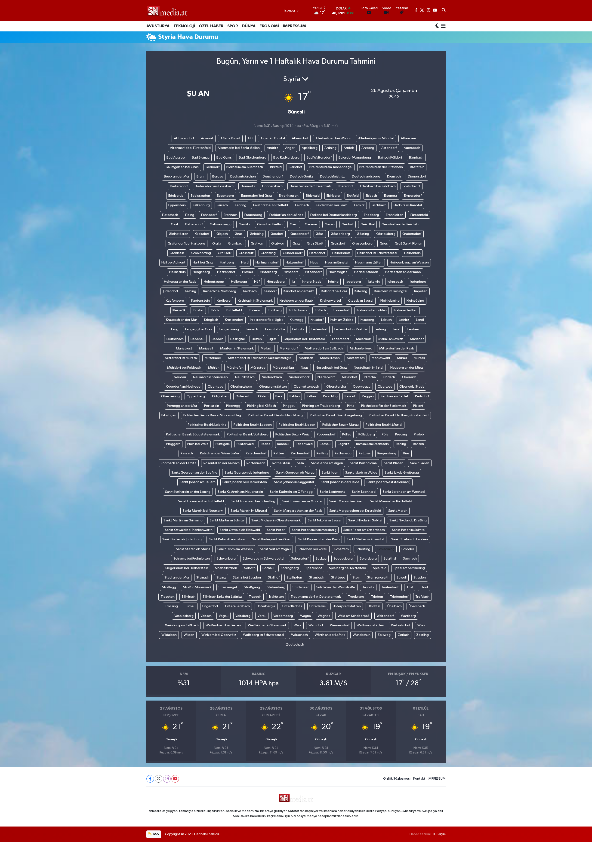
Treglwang (356, 596)
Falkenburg (201, 205)
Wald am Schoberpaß (354, 616)
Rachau (325, 444)
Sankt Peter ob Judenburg (182, 539)
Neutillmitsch (245, 377)
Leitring (380, 329)
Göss (320, 234)
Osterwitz (243, 396)
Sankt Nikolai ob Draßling (408, 520)
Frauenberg (253, 215)
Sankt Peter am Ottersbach (364, 530)
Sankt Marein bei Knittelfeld (391, 501)
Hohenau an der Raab (180, 281)
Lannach (252, 329)
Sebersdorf (299, 558)
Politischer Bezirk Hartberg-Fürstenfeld (399, 415)
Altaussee (408, 138)
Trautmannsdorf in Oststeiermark (316, 596)
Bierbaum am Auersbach (244, 167)
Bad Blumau (201, 157)
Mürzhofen (235, 367)
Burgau (217, 176)
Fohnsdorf (209, 215)
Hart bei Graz (203, 262)
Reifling (322, 453)
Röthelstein (281, 463)
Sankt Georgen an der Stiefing (194, 472)
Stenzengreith (378, 577)
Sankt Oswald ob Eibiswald (240, 530)
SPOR (232, 26)
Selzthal (390, 558)
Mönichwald (381, 358)
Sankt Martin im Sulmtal (227, 520)
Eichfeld (353, 195)
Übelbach (394, 606)
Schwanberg (226, 558)
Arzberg (367, 148)
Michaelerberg (361, 348)
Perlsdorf (422, 396)
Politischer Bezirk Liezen (297, 424)
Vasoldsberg (184, 616)
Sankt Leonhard (364, 491)
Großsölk (224, 253)
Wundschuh (361, 635)
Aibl (250, 138)
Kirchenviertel (330, 300)
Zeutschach (295, 644)
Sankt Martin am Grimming (183, 520)
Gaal (174, 224)
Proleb (419, 434)
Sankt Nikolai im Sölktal (365, 520)
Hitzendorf (313, 272)
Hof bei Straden (366, 272)
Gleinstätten (178, 234)
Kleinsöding (415, 300)
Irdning (333, 281)
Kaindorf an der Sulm (299, 291)
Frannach (230, 215)
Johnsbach (395, 281)
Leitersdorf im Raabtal (350, 329)
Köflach (320, 310)
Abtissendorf (184, 138)
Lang (174, 329)
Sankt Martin (397, 510)
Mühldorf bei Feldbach (184, 367)
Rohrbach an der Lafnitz (178, 463)
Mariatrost (184, 348)
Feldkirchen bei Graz (331, 205)
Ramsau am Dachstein (372, 444)
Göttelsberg (385, 234)
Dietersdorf (179, 186)
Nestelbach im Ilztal (368, 367)
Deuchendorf (273, 176)
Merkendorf (289, 348)
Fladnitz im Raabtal (408, 205)
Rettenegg (343, 453)
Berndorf (212, 167)
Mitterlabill (213, 358)
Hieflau (247, 272)
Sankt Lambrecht (332, 491)
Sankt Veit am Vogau (275, 549)
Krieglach (211, 319)
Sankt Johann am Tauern (198, 482)
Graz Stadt (315, 243)
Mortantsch (356, 358)
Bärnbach (416, 157)
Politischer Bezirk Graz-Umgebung (336, 415)
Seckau (321, 558)
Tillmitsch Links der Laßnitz (222, 596)
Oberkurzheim (241, 386)
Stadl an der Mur (176, 577)
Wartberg (408, 616)
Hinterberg (268, 272)
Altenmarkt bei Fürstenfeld (190, 148)
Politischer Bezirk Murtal (384, 424)
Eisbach (371, 195)
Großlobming (201, 253)
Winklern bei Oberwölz (218, 635)
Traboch (255, 596)
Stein (356, 577)
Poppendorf (326, 434)
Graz (296, 243)
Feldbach (302, 205)
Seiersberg (368, 558)
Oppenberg (196, 396)
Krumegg (296, 319)
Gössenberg (340, 234)
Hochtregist (338, 272)
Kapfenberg (175, 300)
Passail (350, 396)
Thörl (424, 587)
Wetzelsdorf (400, 625)
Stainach (202, 577)
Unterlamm (317, 606)
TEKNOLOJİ (184, 26)
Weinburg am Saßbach (182, 625)
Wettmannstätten (370, 625)
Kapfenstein (200, 300)
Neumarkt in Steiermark (210, 377)
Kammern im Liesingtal (390, 291)
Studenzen (301, 587)
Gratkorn (257, 243)
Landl (420, 319)
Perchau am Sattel (394, 396)
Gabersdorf (194, 224)
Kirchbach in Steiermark (255, 300)
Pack (278, 396)
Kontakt (419, 778)
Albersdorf (300, 138)
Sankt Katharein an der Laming (187, 491)
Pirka (350, 405)
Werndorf (315, 625)
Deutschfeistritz (332, 176)
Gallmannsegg (220, 224)
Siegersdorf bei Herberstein (186, 568)
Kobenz (255, 310)
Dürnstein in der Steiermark (310, 186)
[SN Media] (167, 10)
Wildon (189, 635)
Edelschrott (411, 186)
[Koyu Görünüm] (437, 26)
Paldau (295, 396)
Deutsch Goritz (301, 176)
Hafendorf (317, 253)
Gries (384, 243)
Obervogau (361, 386)
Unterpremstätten (347, 606)
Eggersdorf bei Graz (256, 195)
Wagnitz (324, 616)
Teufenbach (390, 587)
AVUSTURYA (158, 26)
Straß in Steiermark (197, 587)
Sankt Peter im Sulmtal (408, 530)
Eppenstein (177, 205)
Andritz (272, 148)
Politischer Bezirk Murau (340, 424)
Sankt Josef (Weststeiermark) (388, 482)
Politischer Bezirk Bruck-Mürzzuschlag (212, 415)
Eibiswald (313, 195)
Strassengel (228, 587)
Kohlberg (275, 310)
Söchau (268, 568)
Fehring (240, 205)
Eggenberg (225, 195)
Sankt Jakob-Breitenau (402, 472)
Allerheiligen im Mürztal (376, 138)
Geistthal (368, 224)
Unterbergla (266, 606)
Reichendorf (300, 453)
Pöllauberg (366, 434)
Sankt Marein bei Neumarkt (203, 510)
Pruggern (173, 444)
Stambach (316, 577)
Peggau (368, 396)
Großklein (177, 253)
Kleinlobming (390, 300)
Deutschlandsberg (366, 176)
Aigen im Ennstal (272, 138)
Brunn (201, 176)
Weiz (297, 625)
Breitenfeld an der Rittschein (381, 167)
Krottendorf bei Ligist (266, 319)
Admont (207, 138)
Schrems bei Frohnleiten (191, 558)
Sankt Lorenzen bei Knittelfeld (201, 501)
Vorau (262, 616)
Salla (300, 463)
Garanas (311, 224)
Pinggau (289, 405)
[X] (158, 779)
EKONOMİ (269, 26)
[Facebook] (150, 779)
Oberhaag (215, 386)
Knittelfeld (234, 310)
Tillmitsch (188, 596)
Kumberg (367, 319)
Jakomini (374, 281)
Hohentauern (214, 281)
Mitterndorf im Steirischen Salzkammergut (260, 358)
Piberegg (233, 405)
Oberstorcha (336, 386)
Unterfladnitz (292, 606)
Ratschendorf (256, 453)
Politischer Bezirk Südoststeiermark (193, 434)
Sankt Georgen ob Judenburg (247, 472)
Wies (421, 625)
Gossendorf (299, 234)
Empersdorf (413, 195)
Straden (419, 577)
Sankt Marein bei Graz (346, 501)
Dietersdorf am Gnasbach (214, 186)
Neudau (180, 377)
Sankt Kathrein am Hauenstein (240, 491)
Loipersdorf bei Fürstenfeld (304, 339)
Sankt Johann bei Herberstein (244, 482)
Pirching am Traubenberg (321, 405)
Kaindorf (270, 291)
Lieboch (217, 339)
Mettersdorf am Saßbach (324, 348)
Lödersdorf (340, 339)
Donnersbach (272, 186)
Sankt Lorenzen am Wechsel (404, 491)
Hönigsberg (276, 281)
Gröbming (268, 253)
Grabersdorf (411, 234)
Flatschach (170, 215)
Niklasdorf (349, 377)
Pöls (385, 434)
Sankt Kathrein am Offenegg (291, 491)
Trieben (377, 596)
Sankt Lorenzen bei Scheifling (253, 501)
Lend (396, 329)
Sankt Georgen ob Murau (295, 472)
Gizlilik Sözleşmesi (396, 778)
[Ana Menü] (442, 26)
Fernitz (359, 205)
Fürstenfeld (419, 215)
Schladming (386, 549)
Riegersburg (386, 453)
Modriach (306, 358)
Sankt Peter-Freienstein (227, 539)
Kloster (198, 310)
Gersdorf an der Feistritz (400, 224)
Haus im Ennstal (336, 262)
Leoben (413, 329)
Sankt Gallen (419, 463)
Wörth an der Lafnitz (330, 635)
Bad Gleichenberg (252, 157)
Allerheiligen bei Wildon (333, 138)
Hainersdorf (341, 253)
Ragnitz (343, 444)
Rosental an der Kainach (222, 463)
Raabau (283, 444)
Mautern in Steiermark (237, 348)
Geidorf (347, 224)
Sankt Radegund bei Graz (271, 539)
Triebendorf (399, 596)
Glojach (222, 234)
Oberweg (385, 386)
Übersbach (417, 606)
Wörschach (299, 635)
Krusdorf (317, 319)
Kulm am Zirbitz (341, 319)
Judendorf (170, 291)
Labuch (386, 319)
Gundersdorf (292, 253)
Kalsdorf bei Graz (334, 291)
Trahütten (276, 596)
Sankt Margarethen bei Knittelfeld (355, 510)
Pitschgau (168, 415)
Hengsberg (201, 272)
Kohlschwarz (298, 310)
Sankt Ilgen (330, 472)
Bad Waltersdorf (319, 157)
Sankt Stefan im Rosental (365, 539)
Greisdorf (338, 243)
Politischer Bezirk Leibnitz (207, 424)
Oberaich (409, 377)
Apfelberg (310, 148)
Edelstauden (200, 195)
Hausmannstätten (368, 262)
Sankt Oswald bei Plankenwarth (189, 530)
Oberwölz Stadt (411, 386)
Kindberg (224, 300)
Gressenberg (362, 243)
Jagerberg (353, 281)
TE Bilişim (439, 834)
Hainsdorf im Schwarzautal (377, 253)
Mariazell (206, 348)
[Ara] (444, 11)
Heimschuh (177, 272)
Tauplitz (368, 587)
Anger (290, 148)
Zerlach (403, 635)
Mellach (266, 348)
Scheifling (363, 549)
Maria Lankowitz (390, 339)
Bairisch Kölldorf (390, 157)
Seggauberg (343, 558)
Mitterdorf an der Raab (396, 348)
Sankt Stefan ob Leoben (409, 539)
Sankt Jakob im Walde (361, 472)
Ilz (293, 281)
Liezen (257, 339)
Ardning (330, 148)
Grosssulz (246, 253)
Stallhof (274, 577)
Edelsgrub (176, 195)
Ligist (273, 339)
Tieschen (168, 596)
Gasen (330, 224)
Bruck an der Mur (176, 176)
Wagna (305, 616)
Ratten (279, 453)
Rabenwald (304, 444)
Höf (257, 281)
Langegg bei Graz (198, 329)
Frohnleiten (394, 215)
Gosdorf (277, 234)
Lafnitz (404, 319)
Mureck (419, 358)
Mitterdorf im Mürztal (181, 358)
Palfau (311, 396)
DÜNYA (249, 26)
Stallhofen (294, 577)
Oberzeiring (170, 396)
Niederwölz (326, 377)
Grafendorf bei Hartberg (186, 243)
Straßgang (252, 587)
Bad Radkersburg (286, 157)
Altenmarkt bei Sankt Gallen (239, 148)
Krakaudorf (341, 310)
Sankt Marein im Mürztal (249, 510)
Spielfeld (379, 568)
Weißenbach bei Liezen (223, 625)
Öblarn (263, 396)
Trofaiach (422, 596)
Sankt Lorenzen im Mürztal (302, 501)
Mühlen (213, 367)
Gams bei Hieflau (270, 224)
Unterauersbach (237, 606)
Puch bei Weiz (197, 444)
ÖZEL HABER (211, 26)
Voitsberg (242, 616)
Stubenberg (276, 587)
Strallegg (169, 587)
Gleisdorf (202, 234)
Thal (410, 587)
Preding (401, 434)
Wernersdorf (339, 625)
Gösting (363, 234)
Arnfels (349, 148)
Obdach (389, 377)
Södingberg (290, 568)
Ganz (294, 224)
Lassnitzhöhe (275, 329)
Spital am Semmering (409, 568)
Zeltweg (384, 635)
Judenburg (418, 281)
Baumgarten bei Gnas (182, 167)
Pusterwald (245, 444)
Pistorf (418, 405)
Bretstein (417, 167)
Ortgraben (220, 396)
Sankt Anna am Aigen (327, 463)
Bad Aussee (175, 157)
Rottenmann (256, 463)
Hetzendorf (226, 272)
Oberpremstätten (273, 386)
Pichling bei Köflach (261, 405)
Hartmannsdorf (267, 262)
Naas (304, 367)
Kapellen (420, 291)
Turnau (190, 606)
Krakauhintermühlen (372, 310)
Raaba (265, 444)
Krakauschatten (405, 310)
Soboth (250, 568)
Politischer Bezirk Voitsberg (247, 434)
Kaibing (190, 291)
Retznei (364, 453)
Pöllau (346, 434)
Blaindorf (295, 167)
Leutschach (175, 339)
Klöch (215, 310)
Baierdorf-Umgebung (355, 157)
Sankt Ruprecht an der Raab (319, 539)
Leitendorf (319, 329)
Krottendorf (234, 319)
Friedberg (371, 215)
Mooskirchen (330, 358)
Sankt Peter (276, 530)
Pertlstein (211, 405)
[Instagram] (167, 779)
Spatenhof (314, 568)
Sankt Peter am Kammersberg (314, 530)
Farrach (222, 205)
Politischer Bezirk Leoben (253, 424)
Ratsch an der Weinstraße (219, 453)
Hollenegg (239, 281)
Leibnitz (298, 329)
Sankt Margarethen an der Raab (298, 510)
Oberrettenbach (306, 386)
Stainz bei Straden (247, 577)
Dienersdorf (417, 176)
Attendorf (389, 148)
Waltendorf (385, 616)
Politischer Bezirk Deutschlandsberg (275, 415)
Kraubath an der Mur (181, 319)
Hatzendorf (294, 262)
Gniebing (257, 234)
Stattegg (338, 577)
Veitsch (206, 616)
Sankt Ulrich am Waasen (235, 549)
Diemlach (394, 176)
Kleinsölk (179, 310)
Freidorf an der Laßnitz (286, 215)
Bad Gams (224, 157)
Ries (406, 453)
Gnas (239, 234)
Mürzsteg (257, 367)
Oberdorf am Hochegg (183, 386)
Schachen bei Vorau (312, 549)
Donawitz (248, 186)
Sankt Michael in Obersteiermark (276, 520)
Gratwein (278, 243)
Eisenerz (390, 195)
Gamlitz (244, 224)
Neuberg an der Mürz (406, 367)
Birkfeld (276, 167)
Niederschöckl (299, 377)
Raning (401, 444)
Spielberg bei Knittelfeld (347, 568)
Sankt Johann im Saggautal (294, 482)
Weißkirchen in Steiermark (267, 625)
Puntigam (223, 444)
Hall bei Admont (173, 262)
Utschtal (374, 606)
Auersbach (412, 148)
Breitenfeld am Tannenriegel (330, 167)
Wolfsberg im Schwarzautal (263, 635)
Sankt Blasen (393, 463)
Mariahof (417, 339)
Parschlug (330, 396)
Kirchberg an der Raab (296, 300)
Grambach (236, 243)
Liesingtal (237, 339)
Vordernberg (283, 616)
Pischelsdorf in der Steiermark (383, 405)
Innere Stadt (311, 281)
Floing (189, 215)
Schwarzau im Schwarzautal (263, 558)
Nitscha (370, 377)
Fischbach (379, 205)
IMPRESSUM (294, 26)
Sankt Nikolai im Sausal (324, 520)
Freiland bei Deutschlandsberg (333, 215)
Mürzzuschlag (283, 367)
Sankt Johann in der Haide (340, 482)
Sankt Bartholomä (363, 463)
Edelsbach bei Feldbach (378, 186)
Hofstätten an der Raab (403, 272)
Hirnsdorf (291, 272)
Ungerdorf (210, 606)
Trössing (171, 606)
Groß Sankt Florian (408, 243)
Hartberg (227, 262)
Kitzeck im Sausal (360, 300)
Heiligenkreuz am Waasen (409, 262)
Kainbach (250, 291)
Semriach (410, 558)
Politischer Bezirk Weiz (292, 434)
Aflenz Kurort (230, 138)
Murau (402, 358)
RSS (156, 834)
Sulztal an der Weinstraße (335, 587)
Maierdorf (363, 339)
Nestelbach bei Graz (331, 367)
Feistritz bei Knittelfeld (270, 205)
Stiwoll (402, 577)
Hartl (245, 262)
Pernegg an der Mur (182, 405)
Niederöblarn (272, 377)
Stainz (221, 577)
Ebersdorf (345, 186)
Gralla (216, 243)
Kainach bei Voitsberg (219, 291)
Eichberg (333, 195)
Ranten (418, 444)
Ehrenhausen (289, 195)
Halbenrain (412, 253)
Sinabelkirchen (226, 568)
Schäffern (341, 549)
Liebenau (197, 339)
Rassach (187, 453)
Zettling (422, 635)
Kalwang (361, 291)
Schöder (407, 549)
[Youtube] (175, 779)
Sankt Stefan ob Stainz (193, 549)
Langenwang (229, 329)
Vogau (223, 616)
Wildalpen (169, 635)
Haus (314, 262)
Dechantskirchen (243, 176)
